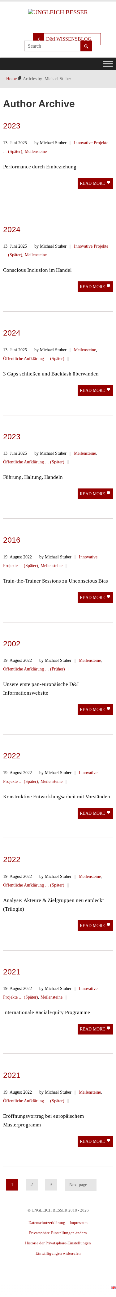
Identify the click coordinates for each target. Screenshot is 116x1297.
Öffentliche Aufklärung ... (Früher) (34, 668)
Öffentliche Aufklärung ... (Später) (33, 358)
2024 (11, 229)
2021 (11, 971)
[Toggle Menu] (108, 64)
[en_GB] (113, 1287)
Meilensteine (36, 151)
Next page (78, 1184)
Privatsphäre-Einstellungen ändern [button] (58, 1232)
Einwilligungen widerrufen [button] (58, 1253)
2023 (11, 125)
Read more (93, 183)
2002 (11, 643)
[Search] (86, 46)
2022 (11, 755)
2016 (11, 540)
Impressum (79, 1222)
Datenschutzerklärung (46, 1222)
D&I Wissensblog (69, 38)
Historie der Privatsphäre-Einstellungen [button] (58, 1243)
